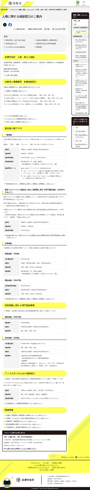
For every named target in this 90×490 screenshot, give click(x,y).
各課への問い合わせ (58, 467)
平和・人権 (39, 9)
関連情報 (39, 47)
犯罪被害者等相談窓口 (81, 52)
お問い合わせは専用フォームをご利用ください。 (22, 448)
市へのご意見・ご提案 (47, 469)
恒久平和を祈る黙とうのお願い (81, 145)
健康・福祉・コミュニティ (27, 9)
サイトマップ (35, 463)
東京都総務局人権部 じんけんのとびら (23, 424)
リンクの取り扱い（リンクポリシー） (47, 465)
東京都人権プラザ (11, 43)
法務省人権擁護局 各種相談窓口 (46, 40)
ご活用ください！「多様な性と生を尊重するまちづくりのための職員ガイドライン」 (81, 82)
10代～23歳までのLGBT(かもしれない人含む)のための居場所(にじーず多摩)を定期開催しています (81, 106)
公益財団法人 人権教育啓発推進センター (23, 403)
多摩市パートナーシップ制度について (81, 65)
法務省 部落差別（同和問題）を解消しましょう (26, 415)
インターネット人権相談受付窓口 (21, 119)
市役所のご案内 (57, 463)
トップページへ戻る (83, 457)
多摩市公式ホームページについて (38, 467)
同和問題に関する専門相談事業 (46, 43)
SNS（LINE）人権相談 (17, 122)
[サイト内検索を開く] (77, 2)
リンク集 (46, 463)
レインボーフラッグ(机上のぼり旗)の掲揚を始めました (81, 97)
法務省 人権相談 (16, 91)
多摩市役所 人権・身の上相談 (15, 40)
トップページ (13, 9)
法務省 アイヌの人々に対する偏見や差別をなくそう (27, 418)
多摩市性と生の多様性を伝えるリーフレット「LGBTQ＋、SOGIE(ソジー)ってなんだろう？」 (81, 73)
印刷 (48, 29)
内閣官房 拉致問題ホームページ (21, 421)
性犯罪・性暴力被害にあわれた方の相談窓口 (81, 56)
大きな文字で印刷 (60, 29)
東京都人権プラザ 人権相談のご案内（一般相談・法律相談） (30, 183)
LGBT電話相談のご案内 (81, 113)
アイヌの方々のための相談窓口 (15, 47)
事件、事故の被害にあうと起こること (81, 40)
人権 (45, 9)
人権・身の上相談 (11, 75)
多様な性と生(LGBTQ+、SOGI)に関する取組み (81, 90)
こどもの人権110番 (16, 116)
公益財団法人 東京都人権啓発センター (23, 427)
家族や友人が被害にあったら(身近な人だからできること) (81, 46)
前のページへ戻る (68, 457)
